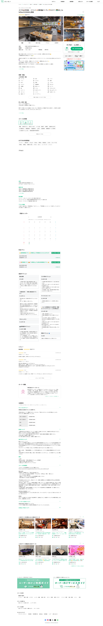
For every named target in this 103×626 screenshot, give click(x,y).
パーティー (20, 597)
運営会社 (41, 614)
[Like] (83, 12)
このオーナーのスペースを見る (51, 396)
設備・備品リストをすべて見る (40, 97)
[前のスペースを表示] (80, 517)
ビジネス (31, 597)
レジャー (75, 597)
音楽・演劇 (71, 597)
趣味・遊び (43, 597)
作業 (79, 597)
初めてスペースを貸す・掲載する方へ (25, 608)
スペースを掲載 (89, 1)
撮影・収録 (26, 597)
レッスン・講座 (37, 597)
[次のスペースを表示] (83, 517)
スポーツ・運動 (50, 597)
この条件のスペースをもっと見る (77, 566)
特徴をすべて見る (39, 134)
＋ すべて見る (21, 69)
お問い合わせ (55, 614)
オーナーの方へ (37, 608)
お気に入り (80, 1)
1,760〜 (56, 253)
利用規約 (29, 614)
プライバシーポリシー (22, 614)
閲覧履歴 (71, 1)
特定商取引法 (35, 614)
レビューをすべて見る (39, 378)
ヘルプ (98, 1)
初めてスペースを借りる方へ (23, 602)
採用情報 (45, 614)
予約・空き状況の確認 (76, 48)
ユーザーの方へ (33, 602)
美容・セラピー (57, 597)
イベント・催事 (64, 597)
